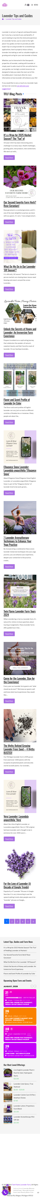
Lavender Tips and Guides (14, 19)
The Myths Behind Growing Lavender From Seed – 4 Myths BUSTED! (19, 749)
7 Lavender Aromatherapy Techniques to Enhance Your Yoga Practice (17, 541)
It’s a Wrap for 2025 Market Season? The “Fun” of (17, 137)
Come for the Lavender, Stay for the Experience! (19, 680)
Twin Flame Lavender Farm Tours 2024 (20, 613)
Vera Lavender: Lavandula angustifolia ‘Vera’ (16, 818)
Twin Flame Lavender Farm (21, 1185)
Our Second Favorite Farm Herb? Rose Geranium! (20, 204)
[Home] (3, 19)
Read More (9, 157)
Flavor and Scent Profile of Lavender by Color (17, 401)
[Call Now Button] (5, 1192)
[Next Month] (35, 986)
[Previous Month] (32, 986)
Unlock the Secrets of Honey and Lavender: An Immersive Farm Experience (20, 332)
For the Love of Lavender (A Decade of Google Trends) (17, 885)
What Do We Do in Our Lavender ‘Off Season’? (19, 268)
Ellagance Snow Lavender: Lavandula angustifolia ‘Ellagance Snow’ (20, 470)
